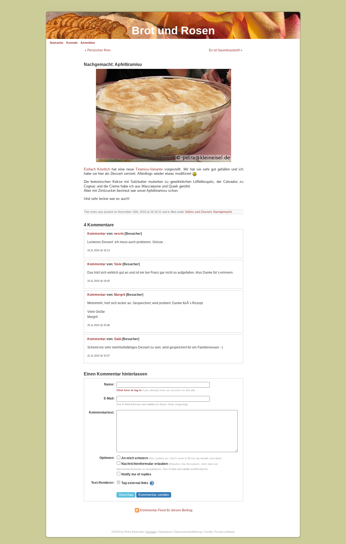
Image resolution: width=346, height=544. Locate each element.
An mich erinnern (134, 458)
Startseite (56, 42)
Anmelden (88, 42)
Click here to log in (129, 390)
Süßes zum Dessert (198, 211)
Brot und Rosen (173, 30)
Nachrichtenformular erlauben (144, 464)
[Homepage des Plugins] (152, 483)
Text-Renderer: (102, 483)
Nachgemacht (222, 211)
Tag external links (134, 483)
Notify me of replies (136, 474)
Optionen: (106, 458)
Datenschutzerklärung (188, 531)
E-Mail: (109, 398)
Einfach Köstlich (97, 169)
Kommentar (96, 234)
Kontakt (72, 42)
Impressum (165, 531)
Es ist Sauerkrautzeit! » (225, 50)
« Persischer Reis (98, 50)
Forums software (224, 531)
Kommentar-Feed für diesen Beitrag (165, 510)
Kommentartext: (101, 412)
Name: (109, 384)
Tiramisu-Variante (149, 169)
